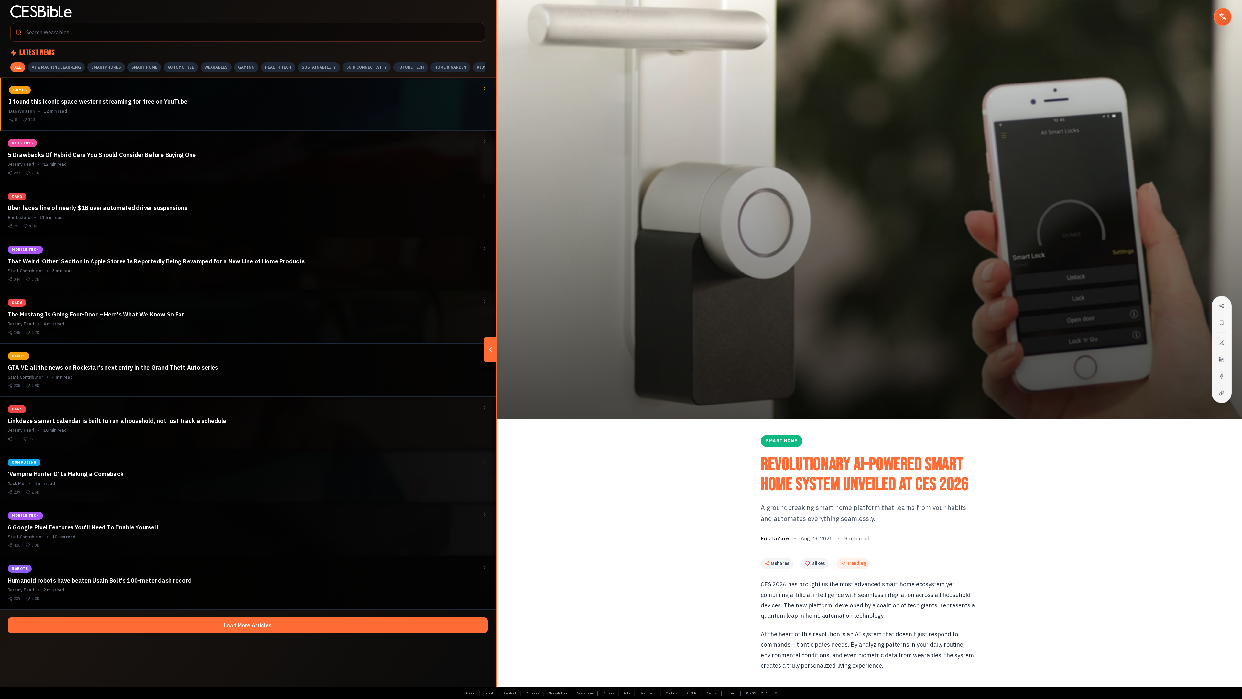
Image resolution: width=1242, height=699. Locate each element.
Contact (510, 693)
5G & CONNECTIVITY (366, 67)
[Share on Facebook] (1222, 376)
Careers (608, 693)
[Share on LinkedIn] (1222, 359)
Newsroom (585, 693)
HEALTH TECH (278, 67)
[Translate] (1223, 17)
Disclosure (647, 693)
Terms (731, 693)
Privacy (711, 693)
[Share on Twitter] (1222, 343)
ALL (17, 67)
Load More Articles (248, 625)
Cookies (672, 693)
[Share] (1222, 306)
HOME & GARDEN (450, 67)
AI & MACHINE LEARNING (56, 67)
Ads (627, 693)
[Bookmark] (1222, 323)
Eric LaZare (775, 538)
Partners (532, 693)
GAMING (246, 67)
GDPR (691, 693)
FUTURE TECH (410, 67)
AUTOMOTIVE (181, 67)
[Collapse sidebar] (490, 349)
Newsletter (558, 693)
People (490, 693)
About (470, 693)
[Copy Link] (1222, 393)
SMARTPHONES (106, 67)
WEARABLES (216, 67)
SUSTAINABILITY (319, 67)
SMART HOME (144, 67)
